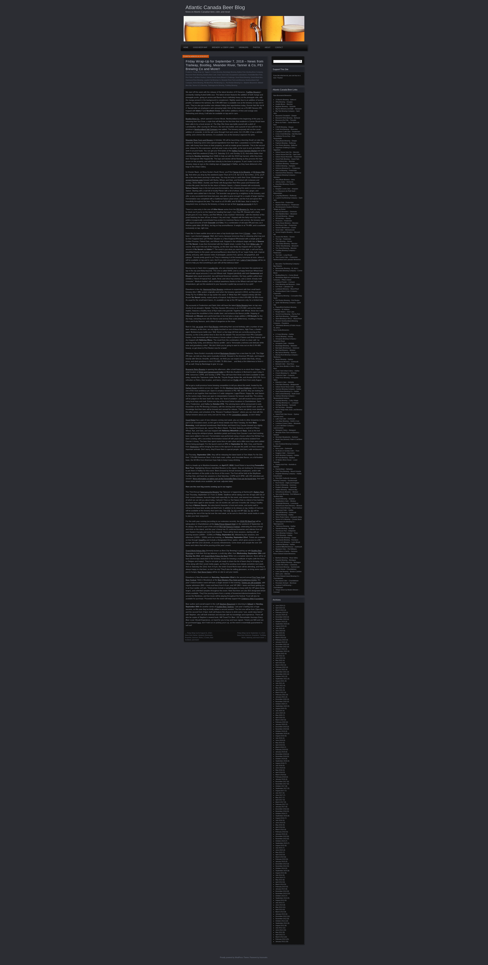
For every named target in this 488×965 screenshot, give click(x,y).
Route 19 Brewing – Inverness (286, 485)
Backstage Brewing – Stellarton (286, 346)
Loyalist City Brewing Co (212, 80)
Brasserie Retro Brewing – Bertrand (288, 118)
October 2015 (280, 841)
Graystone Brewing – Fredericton (287, 164)
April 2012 (279, 935)
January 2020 (280, 724)
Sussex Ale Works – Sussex (285, 237)
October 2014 (280, 868)
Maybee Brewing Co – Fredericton (287, 205)
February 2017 (281, 804)
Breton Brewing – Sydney (284, 359)
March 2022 (280, 665)
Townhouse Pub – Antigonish (286, 531)
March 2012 (280, 937)
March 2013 (280, 912)
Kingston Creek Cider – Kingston (287, 189)
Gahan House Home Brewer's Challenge (221, 77)
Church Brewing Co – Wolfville (286, 373)
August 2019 (280, 736)
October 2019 (280, 731)
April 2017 (279, 800)
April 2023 (279, 635)
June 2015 (279, 850)
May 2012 (279, 932)
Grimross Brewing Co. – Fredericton (288, 168)
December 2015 (281, 836)
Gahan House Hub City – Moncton (287, 152)
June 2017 (279, 795)
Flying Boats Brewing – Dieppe (286, 141)
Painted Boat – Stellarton (284, 469)
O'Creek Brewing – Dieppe (285, 216)
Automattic (264, 957)
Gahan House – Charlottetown (286, 569)
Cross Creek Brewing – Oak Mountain (289, 134)
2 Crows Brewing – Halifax (285, 334)
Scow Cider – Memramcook (285, 230)
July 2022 (279, 656)
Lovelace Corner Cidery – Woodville (288, 423)
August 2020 (280, 708)
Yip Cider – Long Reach (284, 255)
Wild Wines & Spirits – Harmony (286, 551)
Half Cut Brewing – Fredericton (286, 170)
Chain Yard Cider (223, 75)
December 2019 (281, 727)
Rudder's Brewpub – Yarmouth (286, 487)
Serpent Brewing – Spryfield (285, 499)
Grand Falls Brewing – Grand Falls (287, 159)
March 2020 (280, 720)
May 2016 (279, 825)
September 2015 (281, 843)
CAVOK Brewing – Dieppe (285, 127)
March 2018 (280, 775)
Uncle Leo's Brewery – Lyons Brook (288, 542)
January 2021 (280, 697)
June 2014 (279, 877)
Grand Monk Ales (257, 77)
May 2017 (279, 797)
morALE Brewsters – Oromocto (286, 212)
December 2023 (281, 617)
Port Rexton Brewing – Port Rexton (288, 300)
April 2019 (279, 745)
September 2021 (281, 679)
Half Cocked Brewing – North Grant (288, 394)
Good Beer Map (200, 47)
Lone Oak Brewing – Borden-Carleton (289, 571)
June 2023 (279, 631)
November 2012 (281, 919)
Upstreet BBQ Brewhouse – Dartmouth (289, 547)
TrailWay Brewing (231, 85)
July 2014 (279, 875)
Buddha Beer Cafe (209, 75)
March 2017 (280, 802)
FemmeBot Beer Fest (255, 75)
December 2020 (281, 699)
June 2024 (279, 605)
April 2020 (279, 717)
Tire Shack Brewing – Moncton (286, 248)
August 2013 (280, 900)
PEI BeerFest (208, 83)
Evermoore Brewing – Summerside (288, 567)
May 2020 (279, 715)
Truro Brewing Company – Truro (287, 533)
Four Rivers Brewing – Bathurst (286, 145)
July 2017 (279, 793)
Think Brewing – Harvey (284, 241)
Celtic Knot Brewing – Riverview (287, 129)
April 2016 (279, 827)
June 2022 (279, 658)
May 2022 (279, 660)
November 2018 (281, 756)
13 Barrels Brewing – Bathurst (286, 100)
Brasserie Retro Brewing (194, 75)
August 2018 (280, 763)
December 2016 (281, 809)
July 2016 (279, 820)
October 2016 (280, 813)
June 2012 (279, 930)
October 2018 (280, 759)
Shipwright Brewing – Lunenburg (287, 503)
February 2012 (281, 939)
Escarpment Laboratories (238, 75)
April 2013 (279, 909)
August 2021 (280, 681)
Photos (256, 47)
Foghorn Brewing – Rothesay (286, 143)
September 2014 (281, 871)
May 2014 (279, 880)
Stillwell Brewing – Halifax (284, 515)
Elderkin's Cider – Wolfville (285, 382)
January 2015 (280, 861)
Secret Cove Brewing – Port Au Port (288, 314)
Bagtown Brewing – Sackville (286, 106)
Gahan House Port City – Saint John (288, 154)
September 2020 (281, 706)
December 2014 (281, 864)
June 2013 (279, 905)
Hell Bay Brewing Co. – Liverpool (287, 403)
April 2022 (279, 663)
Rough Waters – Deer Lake (285, 312)
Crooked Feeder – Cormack (285, 282)
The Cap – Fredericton (283, 239)
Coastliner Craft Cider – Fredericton (288, 132)
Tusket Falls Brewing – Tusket (286, 538)
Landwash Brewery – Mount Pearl (287, 289)
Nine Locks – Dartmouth (284, 448)
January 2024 (280, 615)
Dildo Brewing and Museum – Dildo (288, 284)
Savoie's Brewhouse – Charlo (286, 228)
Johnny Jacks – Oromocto (284, 182)
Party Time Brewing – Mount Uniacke (288, 471)
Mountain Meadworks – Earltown (287, 437)
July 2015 (279, 848)
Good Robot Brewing (242, 77)
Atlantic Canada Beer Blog (215, 7)
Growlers (243, 47)
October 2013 (280, 896)
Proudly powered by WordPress (231, 957)
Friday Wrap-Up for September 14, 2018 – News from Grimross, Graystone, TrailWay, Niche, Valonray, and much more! (251, 635)
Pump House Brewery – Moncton (287, 223)
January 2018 (280, 779)
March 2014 (280, 884)
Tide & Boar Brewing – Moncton (286, 244)
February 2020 (281, 722)
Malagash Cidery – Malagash (286, 430)
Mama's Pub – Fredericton (285, 202)
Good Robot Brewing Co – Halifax (287, 391)
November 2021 (281, 674)
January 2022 (280, 669)
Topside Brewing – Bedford (285, 528)
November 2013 (281, 893)
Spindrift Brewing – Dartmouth (286, 512)
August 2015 (280, 845)
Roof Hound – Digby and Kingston (287, 483)
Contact (279, 47)
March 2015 (280, 857)
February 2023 (281, 640)
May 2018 (279, 770)
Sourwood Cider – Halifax (284, 510)
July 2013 (279, 903)
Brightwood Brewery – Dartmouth (287, 362)
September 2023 (281, 624)
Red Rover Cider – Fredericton (286, 225)
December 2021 (281, 672)
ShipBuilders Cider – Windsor (286, 501)
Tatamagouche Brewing (216, 85)
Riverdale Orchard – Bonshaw (286, 583)
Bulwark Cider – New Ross (285, 364)
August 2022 (280, 653)
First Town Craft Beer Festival (196, 77)
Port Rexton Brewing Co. (234, 83)
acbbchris (194, 56)
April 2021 (279, 690)
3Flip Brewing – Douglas (284, 102)
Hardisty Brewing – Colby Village (287, 400)
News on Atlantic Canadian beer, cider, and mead (208, 12)
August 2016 (280, 818)
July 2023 (279, 628)
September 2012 (281, 923)
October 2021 (280, 676)
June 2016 (279, 823)
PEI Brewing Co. (219, 83)
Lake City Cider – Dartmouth (285, 419)
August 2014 (280, 873)
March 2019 (280, 747)
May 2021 (279, 688)
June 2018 (279, 768)
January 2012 (280, 941)
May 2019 (279, 743)
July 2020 (279, 711)
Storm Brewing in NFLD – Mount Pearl (289, 319)
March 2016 (280, 829)
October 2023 (280, 621)
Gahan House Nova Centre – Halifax (288, 387)
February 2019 (281, 749)
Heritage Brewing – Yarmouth (286, 405)
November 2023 (281, 619)
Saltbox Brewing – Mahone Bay (286, 490)
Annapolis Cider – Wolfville (285, 343)
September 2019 (281, 733)
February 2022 (281, 667)
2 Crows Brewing (216, 72)
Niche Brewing (198, 83)
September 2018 (281, 761)
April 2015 (279, 855)
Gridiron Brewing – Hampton (285, 166)
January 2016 (280, 834)
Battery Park (241, 72)
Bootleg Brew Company (254, 72)
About (267, 47)
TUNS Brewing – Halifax (284, 535)
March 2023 (280, 637)
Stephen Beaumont (250, 83)
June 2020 (279, 713)
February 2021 (281, 695)
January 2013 (280, 914)
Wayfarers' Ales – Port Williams (286, 549)
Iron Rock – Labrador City (284, 287)
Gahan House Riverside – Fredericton (289, 157)
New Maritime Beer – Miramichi (286, 214)
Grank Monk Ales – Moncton (285, 161)
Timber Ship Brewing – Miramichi (287, 246)
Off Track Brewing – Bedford (285, 458)
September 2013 (281, 898)
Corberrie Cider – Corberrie (285, 375)
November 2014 (281, 866)
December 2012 (281, 916)
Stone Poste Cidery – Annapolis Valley (289, 517)
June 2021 (279, 685)
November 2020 (281, 701)
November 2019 (281, 729)
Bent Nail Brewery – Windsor (285, 350)
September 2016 (281, 816)
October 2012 (280, 921)
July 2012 (279, 928)
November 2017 (281, 784)
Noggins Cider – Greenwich (285, 453)
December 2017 (281, 781)
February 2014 (281, 887)
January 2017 (280, 807)
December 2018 (281, 754)
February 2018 (281, 777)
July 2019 (279, 738)
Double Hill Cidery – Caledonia (286, 565)
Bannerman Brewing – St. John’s (287, 268)
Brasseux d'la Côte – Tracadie (286, 120)
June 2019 (279, 740)
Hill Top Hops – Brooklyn (284, 407)
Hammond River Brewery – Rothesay (288, 173)
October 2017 (280, 786)
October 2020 (280, 704)
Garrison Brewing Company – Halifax (288, 389)
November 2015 (281, 839)
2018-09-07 (204, 56)
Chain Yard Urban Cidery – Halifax (287, 371)
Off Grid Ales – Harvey (283, 218)
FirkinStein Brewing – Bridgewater (287, 384)
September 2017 (281, 788)
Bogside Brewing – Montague (286, 560)
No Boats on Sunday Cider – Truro (287, 451)
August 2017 (280, 791)
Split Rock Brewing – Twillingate (287, 316)
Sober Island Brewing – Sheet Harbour (289, 508)
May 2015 (279, 852)
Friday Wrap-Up (198, 72)
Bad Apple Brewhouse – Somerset (287, 348)
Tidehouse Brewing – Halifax (285, 526)
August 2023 (280, 626)
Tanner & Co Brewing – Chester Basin (289, 519)
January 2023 (280, 642)
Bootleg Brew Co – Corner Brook (287, 275)
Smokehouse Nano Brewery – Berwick (289, 506)
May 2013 (279, 907)
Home (185, 47)
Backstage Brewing (230, 72)
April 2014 (279, 882)
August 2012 (280, 925)
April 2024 (279, 608)
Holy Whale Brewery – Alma (285, 180)
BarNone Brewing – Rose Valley (287, 558)
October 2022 (280, 649)
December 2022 (281, 644)
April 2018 (279, 772)
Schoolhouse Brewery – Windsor (287, 492)
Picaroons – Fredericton (284, 221)
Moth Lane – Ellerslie (283, 574)
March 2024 (280, 610)
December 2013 (281, 891)
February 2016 (281, 832)
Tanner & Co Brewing (199, 85)
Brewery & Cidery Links (223, 47)
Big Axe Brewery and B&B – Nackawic (289, 109)
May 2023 (279, 633)
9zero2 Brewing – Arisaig (284, 336)
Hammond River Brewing (194, 80)
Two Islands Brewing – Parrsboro (287, 540)
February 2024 (281, 612)
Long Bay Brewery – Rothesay (286, 196)
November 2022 (281, 647)
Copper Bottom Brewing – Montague (288, 562)
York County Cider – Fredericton (287, 257)
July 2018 (279, 765)
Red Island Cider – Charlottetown (287, 581)
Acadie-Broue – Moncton (284, 104)
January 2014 (280, 889)
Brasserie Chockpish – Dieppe (286, 116)
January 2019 (280, 752)
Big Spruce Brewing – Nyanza (286, 352)
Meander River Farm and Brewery (233, 80)
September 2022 (281, 651)
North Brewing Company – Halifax (287, 455)
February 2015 (281, 859)
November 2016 (281, 811)
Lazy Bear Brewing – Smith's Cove (287, 421)
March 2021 (280, 692)
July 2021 (279, 683)
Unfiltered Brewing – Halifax (285, 544)
